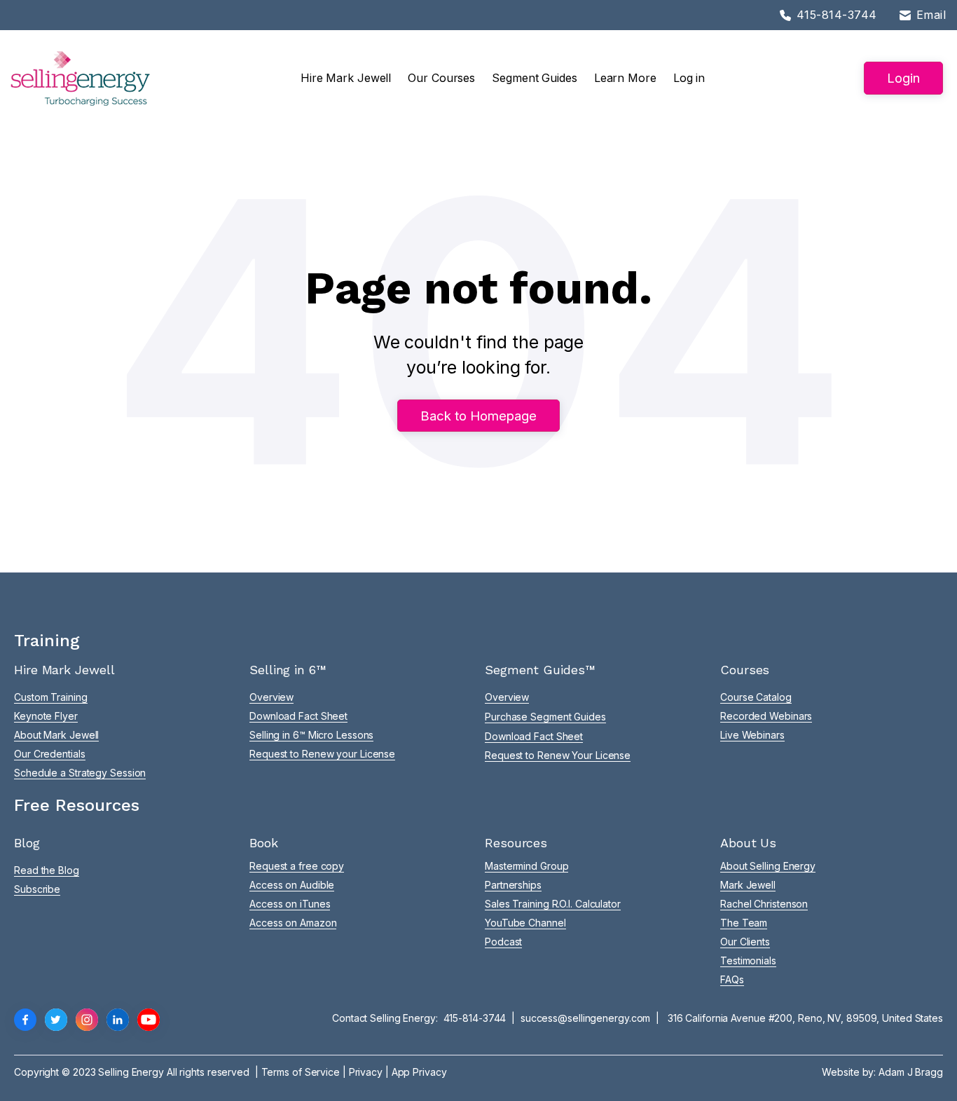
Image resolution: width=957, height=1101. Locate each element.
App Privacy (419, 1072)
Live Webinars (752, 735)
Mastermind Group (526, 866)
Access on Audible (291, 885)
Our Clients (745, 942)
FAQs (732, 979)
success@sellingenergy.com (586, 1018)
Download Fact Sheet (298, 716)
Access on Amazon (292, 923)
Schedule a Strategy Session (80, 773)
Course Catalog (756, 697)
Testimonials (748, 960)
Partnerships (513, 885)
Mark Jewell (748, 885)
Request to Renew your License (322, 754)
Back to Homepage (478, 415)
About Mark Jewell (56, 735)
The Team (743, 923)
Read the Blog (46, 870)
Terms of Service (300, 1072)
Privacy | (370, 1072)
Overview (271, 697)
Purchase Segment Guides (545, 717)
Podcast (503, 942)
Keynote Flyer (46, 716)
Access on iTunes (289, 904)
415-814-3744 (475, 1018)
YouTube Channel (525, 923)
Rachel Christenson (764, 904)
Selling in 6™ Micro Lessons (311, 735)
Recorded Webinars (766, 716)
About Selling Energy (767, 866)
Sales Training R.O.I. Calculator (553, 904)
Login (903, 78)
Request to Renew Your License (558, 755)
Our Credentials (49, 754)
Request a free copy (296, 866)
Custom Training (51, 697)
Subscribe (37, 889)
